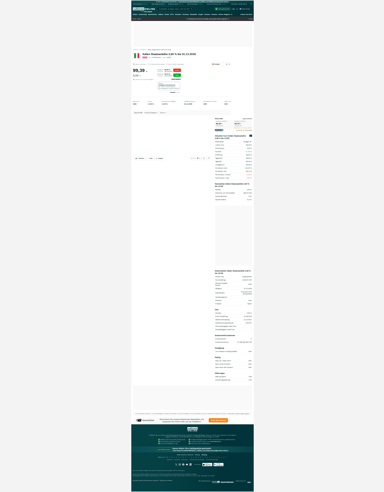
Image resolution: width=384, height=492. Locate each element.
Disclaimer (177, 459)
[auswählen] (193, 158)
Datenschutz (184, 459)
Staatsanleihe (247, 277)
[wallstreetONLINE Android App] (219, 466)
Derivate (185, 14)
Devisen (207, 14)
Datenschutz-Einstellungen (197, 459)
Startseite (135, 49)
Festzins (214, 14)
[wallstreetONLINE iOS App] (207, 466)
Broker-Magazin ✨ (225, 14)
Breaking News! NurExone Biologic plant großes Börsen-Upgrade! (184, 19)
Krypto (200, 14)
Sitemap (197, 455)
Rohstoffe (193, 14)
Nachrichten (152, 14)
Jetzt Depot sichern (164, 449)
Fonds (166, 14)
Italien (249, 304)
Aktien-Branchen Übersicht (185, 455)
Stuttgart (246, 142)
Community (143, 14)
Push (151, 158)
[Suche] (191, 8)
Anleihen (178, 14)
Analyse (160, 158)
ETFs (172, 14)
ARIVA (179, 470)
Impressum (170, 459)
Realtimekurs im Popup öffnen (243, 128)
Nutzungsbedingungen (212, 459)
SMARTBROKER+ (215, 441)
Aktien (135, 14)
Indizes (160, 14)
